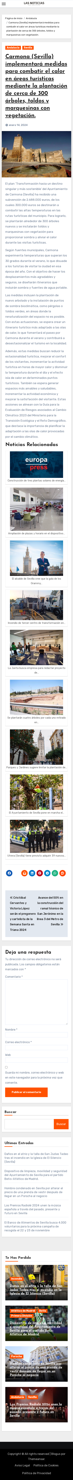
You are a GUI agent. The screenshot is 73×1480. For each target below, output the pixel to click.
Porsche (16, 1356)
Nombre (11, 1029)
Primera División (21, 1315)
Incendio (16, 1278)
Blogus (55, 1454)
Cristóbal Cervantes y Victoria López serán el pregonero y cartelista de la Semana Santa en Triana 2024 (23, 914)
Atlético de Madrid (23, 1310)
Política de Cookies (45, 1465)
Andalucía (13, 47)
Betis (42, 1310)
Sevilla (28, 47)
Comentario (14, 976)
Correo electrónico (18, 1042)
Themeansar (36, 1459)
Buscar (10, 1112)
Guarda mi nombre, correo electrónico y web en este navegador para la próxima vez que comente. (34, 1077)
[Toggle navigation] (4, 4)
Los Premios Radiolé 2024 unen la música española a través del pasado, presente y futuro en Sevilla (32, 1209)
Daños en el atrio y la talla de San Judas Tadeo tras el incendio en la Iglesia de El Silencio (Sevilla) (36, 1157)
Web (8, 1055)
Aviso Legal (22, 1465)
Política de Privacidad (36, 1473)
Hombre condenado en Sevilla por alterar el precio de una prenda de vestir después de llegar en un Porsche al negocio (33, 1192)
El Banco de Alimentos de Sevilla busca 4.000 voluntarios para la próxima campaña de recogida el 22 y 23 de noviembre (35, 1226)
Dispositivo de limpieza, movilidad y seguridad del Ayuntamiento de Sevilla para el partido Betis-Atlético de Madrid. (35, 1175)
